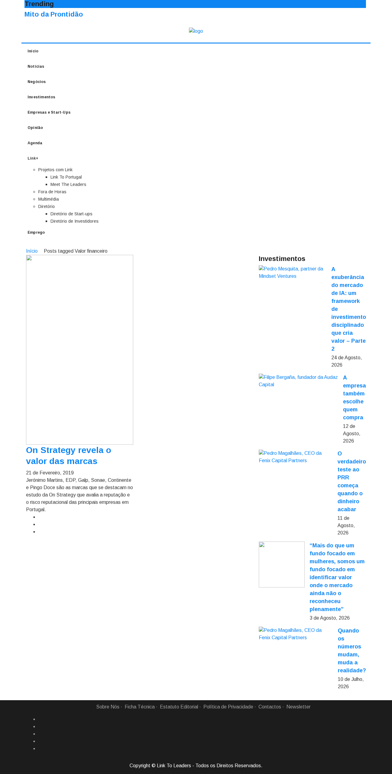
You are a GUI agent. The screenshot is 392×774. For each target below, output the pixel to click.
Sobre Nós (107, 706)
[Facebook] (41, 719)
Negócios (37, 82)
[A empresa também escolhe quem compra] (298, 381)
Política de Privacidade (228, 706)
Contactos (269, 706)
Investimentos (41, 97)
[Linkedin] (41, 726)
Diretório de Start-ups (71, 213)
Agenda (35, 143)
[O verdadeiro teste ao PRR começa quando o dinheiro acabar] (296, 457)
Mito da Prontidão (53, 14)
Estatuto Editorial (179, 706)
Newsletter (298, 706)
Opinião (35, 128)
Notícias (36, 66)
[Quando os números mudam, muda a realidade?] (296, 634)
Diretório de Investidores (75, 221)
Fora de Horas (52, 191)
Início (33, 51)
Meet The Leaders (68, 184)
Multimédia (48, 199)
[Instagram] (41, 741)
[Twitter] (41, 733)
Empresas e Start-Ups (49, 112)
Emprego (36, 232)
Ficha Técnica (140, 706)
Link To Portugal (66, 177)
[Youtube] (41, 748)
